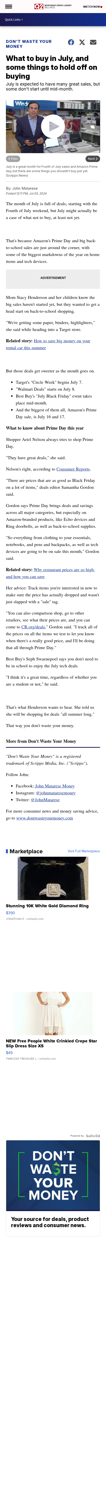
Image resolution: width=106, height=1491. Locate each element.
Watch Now (91, 6)
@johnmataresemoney (56, 793)
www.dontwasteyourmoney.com (44, 818)
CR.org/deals (33, 627)
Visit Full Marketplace (84, 851)
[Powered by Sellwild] (93, 1136)
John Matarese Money (54, 786)
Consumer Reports (73, 469)
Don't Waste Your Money (29, 44)
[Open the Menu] (8, 6)
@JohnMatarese (45, 799)
